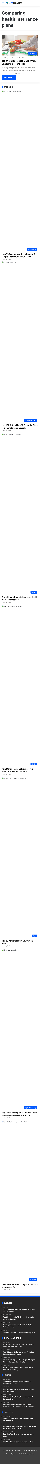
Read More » (8, 77)
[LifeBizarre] (13, 3)
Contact (21, 1454)
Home (8, 1454)
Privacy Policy (29, 1454)
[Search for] (37, 3)
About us (14, 1454)
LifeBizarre (6, 58)
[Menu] (3, 3)
